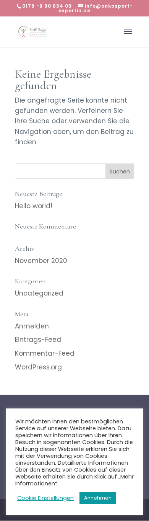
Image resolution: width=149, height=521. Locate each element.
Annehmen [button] (98, 497)
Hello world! (33, 206)
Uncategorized (39, 293)
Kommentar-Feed (44, 353)
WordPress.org (38, 367)
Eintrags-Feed (38, 339)
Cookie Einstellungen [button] (45, 498)
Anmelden (32, 326)
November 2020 (41, 260)
